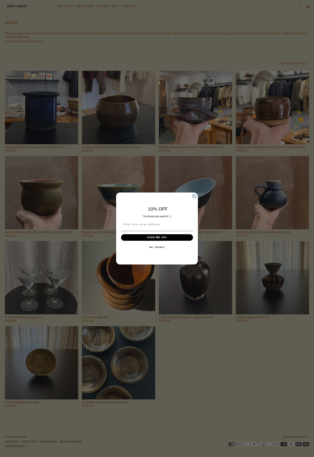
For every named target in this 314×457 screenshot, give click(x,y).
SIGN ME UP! (157, 237)
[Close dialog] (194, 196)
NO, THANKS (157, 247)
